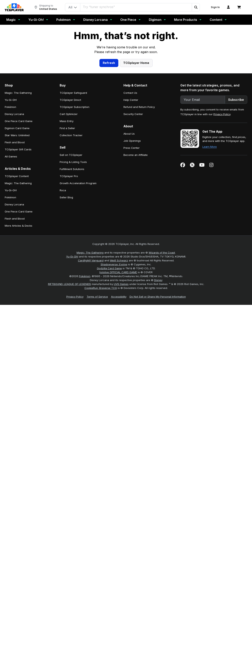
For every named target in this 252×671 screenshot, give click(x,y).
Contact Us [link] (130, 169)
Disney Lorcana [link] (14, 190)
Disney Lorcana (95, 20)
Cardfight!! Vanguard (91, 336)
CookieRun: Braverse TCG (100, 364)
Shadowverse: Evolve (114, 340)
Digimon (155, 20)
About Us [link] (129, 210)
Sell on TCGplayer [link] (71, 231)
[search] (136, 7)
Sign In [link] (215, 7)
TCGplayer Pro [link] (69, 252)
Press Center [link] (131, 224)
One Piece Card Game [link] (18, 197)
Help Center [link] (130, 176)
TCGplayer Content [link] (17, 252)
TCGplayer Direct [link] (70, 176)
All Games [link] (11, 232)
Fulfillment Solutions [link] (72, 245)
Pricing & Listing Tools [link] (73, 238)
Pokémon (63, 20)
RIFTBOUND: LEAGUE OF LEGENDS (69, 360)
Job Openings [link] (132, 217)
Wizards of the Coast (162, 329)
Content (216, 20)
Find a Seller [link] (67, 204)
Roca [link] (63, 266)
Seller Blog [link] (66, 273)
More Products (185, 20)
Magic (11, 20)
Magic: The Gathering (90, 329)
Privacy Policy (221, 190)
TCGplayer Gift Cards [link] (18, 225)
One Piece (128, 20)
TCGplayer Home (136, 139)
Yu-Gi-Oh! (36, 20)
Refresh (109, 139)
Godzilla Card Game (109, 344)
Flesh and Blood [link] (15, 218)
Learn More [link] (209, 223)
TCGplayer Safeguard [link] (73, 169)
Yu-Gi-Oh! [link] (11, 176)
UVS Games (121, 360)
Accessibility (118, 373)
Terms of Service (97, 373)
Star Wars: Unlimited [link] (17, 211)
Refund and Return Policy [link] (139, 183)
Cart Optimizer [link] (69, 190)
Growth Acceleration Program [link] (78, 259)
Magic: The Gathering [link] (18, 169)
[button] (196, 7)
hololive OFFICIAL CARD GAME (118, 348)
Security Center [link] (133, 190)
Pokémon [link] (10, 183)
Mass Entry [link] (66, 197)
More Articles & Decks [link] (18, 302)
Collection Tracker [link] (71, 211)
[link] (14, 7)
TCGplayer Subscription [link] (74, 183)
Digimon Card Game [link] (17, 204)
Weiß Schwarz (119, 336)
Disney (158, 356)
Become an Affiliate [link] (135, 231)
